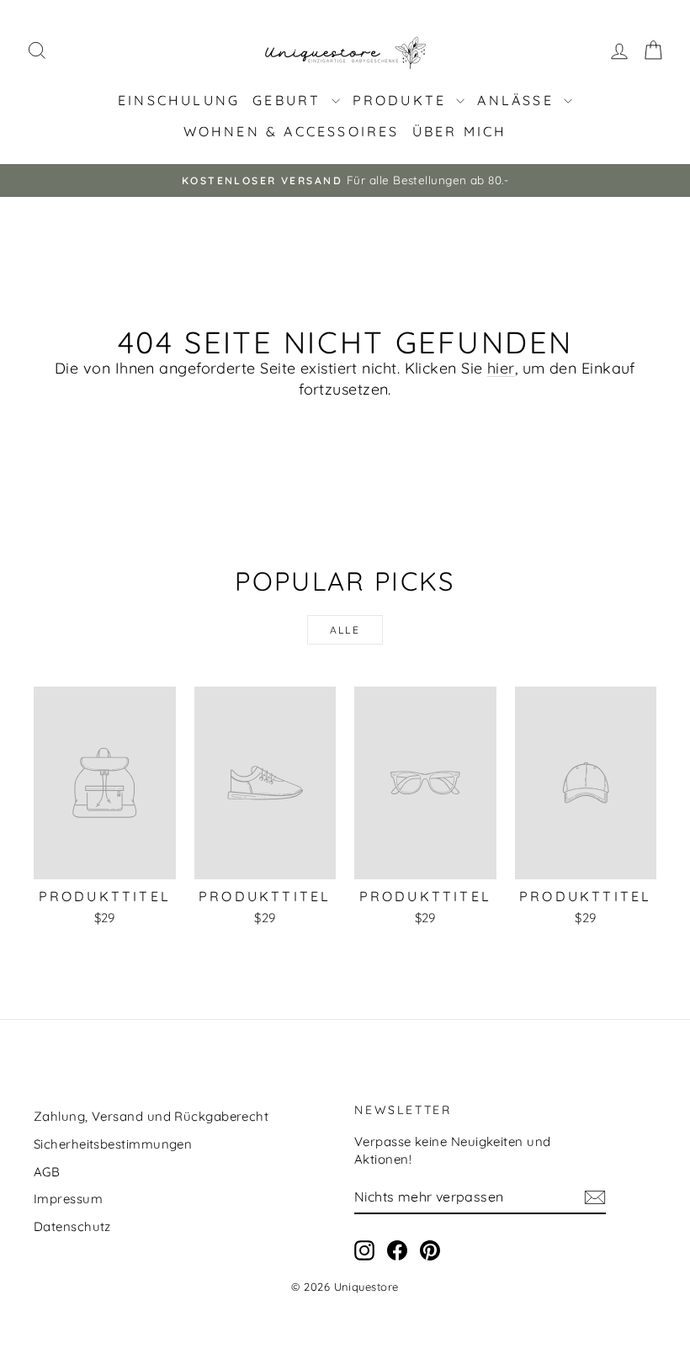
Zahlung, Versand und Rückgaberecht (151, 1116)
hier (501, 368)
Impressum (68, 1199)
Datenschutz (72, 1226)
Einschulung (179, 100)
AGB (47, 1172)
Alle (345, 630)
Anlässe (518, 100)
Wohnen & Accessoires (291, 131)
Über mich (459, 131)
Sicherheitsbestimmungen (113, 1144)
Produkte (403, 100)
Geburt (289, 100)
